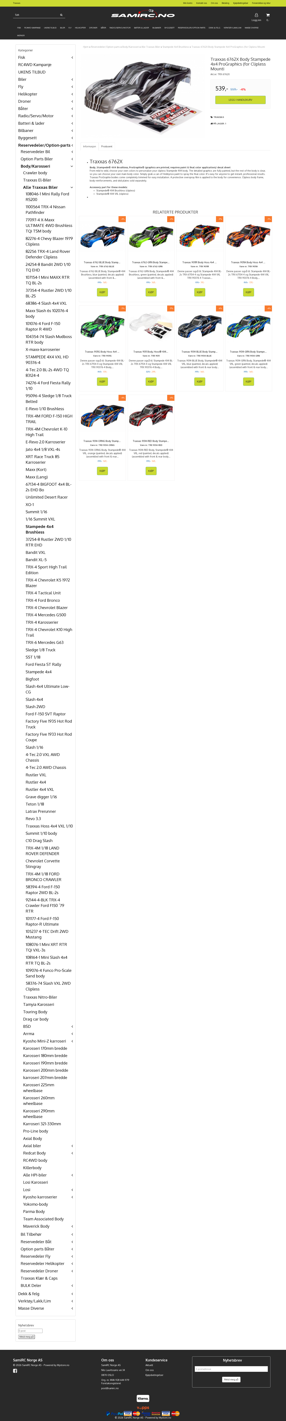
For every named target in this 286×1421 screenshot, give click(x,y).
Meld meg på (231, 1379)
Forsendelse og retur (261, 3)
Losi (26, 1189)
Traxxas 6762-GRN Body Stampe (151, 262)
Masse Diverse (31, 1308)
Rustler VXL (36, 774)
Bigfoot (32, 679)
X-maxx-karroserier (43, 349)
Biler (22, 79)
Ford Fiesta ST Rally (43, 664)
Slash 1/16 (34, 747)
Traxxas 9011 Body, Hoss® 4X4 (151, 351)
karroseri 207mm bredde (45, 1077)
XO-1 (30, 504)
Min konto (187, 3)
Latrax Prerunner (41, 811)
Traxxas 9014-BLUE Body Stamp (200, 351)
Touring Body (35, 1011)
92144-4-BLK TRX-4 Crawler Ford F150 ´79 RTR (45, 905)
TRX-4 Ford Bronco (43, 600)
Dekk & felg (28, 1293)
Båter (23, 108)
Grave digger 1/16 (41, 796)
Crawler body (35, 172)
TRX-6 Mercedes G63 (45, 642)
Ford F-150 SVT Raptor (46, 713)
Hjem (86, 46)
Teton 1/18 (35, 804)
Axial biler (32, 1145)
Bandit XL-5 (36, 559)
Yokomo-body (35, 1204)
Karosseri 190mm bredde (45, 1062)
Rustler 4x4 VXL (40, 789)
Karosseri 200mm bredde (45, 1070)
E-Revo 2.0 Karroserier (45, 441)
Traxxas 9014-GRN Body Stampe (248, 351)
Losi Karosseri (35, 1182)
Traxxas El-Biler (37, 179)
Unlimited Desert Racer (47, 497)
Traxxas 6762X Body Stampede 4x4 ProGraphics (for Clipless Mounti (228, 46)
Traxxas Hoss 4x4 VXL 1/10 (49, 825)
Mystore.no (63, 1365)
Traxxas (219, 117)
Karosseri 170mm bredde (45, 1048)
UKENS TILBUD (32, 71)
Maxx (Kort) (36, 469)
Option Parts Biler (37, 158)
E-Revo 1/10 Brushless (45, 408)
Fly (20, 86)
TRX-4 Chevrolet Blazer (47, 607)
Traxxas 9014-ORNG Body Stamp (102, 441)
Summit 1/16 (36, 511)
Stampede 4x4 (39, 671)
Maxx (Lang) (37, 476)
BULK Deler (31, 1285)
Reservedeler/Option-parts (44, 145)
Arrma (28, 1033)
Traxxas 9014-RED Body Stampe (151, 441)
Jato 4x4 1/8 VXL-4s (43, 449)
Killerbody (32, 1167)
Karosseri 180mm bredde (45, 1055)
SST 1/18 (33, 657)
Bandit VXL (36, 552)
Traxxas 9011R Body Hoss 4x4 (199, 262)
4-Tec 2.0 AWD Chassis (46, 767)
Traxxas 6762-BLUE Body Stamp (102, 262)
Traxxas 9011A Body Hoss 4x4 (248, 262)
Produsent (106, 146)
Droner (24, 101)
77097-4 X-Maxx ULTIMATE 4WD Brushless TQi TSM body (49, 225)
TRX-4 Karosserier (42, 622)
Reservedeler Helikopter (42, 1263)
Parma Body (34, 1211)
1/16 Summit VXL (40, 519)
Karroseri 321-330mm (42, 1123)
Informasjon (89, 146)
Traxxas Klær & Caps (39, 1278)
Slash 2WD (35, 706)
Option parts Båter (37, 1248)
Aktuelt (149, 1365)
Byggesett (27, 137)
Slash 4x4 (34, 699)
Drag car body (35, 1019)
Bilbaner (25, 130)
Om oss (214, 3)
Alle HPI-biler (35, 1174)
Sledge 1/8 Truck (40, 649)
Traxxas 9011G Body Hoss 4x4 (102, 351)
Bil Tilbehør (31, 1234)
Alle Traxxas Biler (40, 187)
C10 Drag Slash (39, 840)
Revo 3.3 (33, 818)
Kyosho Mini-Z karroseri (44, 1040)
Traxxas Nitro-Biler (40, 997)
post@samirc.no (110, 1388)
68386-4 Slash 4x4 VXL (46, 303)
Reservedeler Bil (35, 151)
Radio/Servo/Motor (36, 115)
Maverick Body (36, 1226)
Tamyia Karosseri (38, 1004)
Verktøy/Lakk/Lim (34, 1300)
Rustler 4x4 (36, 782)
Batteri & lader (31, 123)
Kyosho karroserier (40, 1196)
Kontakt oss (201, 3)
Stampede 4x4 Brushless (176, 46)
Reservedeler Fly (35, 1256)
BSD (27, 1026)
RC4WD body (35, 1160)
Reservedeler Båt (36, 1241)
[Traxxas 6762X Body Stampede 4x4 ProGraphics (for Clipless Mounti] (143, 96)
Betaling (225, 3)
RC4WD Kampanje (34, 64)
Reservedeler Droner (39, 1270)
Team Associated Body (43, 1218)
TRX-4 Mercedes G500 (46, 614)
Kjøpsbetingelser (240, 3)
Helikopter (27, 93)
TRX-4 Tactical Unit (43, 592)
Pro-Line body (35, 1130)
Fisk (21, 57)
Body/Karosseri (35, 166)
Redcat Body (34, 1152)
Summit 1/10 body (41, 833)
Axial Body (32, 1138)
